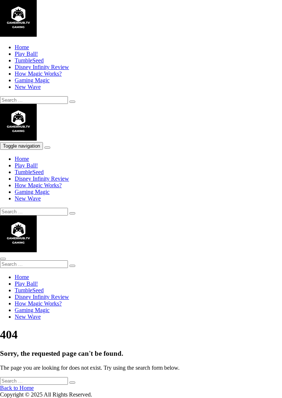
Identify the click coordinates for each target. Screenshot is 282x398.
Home (22, 47)
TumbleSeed (29, 60)
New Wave (28, 87)
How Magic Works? (38, 73)
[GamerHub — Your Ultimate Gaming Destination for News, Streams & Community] (18, 35)
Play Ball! (26, 54)
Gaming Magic (32, 80)
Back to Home (17, 388)
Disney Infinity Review (42, 67)
